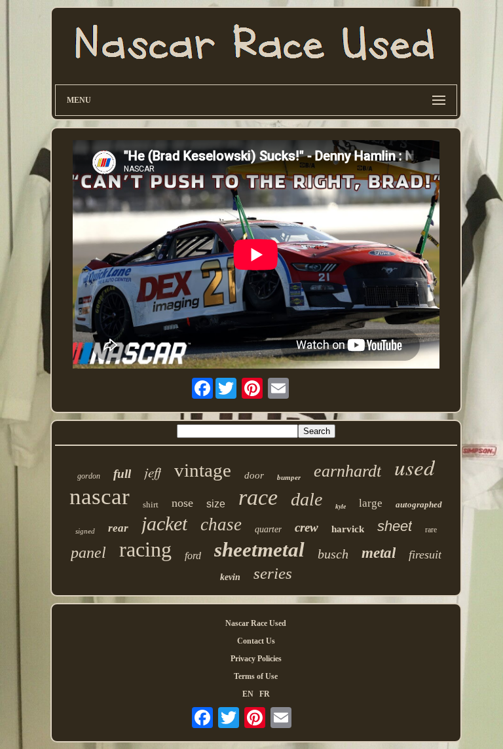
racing (145, 549)
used (414, 466)
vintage (202, 470)
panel (88, 552)
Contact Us (256, 641)
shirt (150, 504)
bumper (289, 477)
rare (431, 529)
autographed (419, 504)
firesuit (425, 554)
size (215, 503)
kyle (340, 506)
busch (333, 554)
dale (306, 499)
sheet (394, 526)
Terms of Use (256, 676)
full (122, 474)
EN (247, 694)
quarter (268, 529)
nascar (99, 496)
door (254, 475)
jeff (152, 472)
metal (379, 553)
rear (118, 528)
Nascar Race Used (255, 623)
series (272, 573)
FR (264, 694)
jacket (164, 523)
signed (85, 531)
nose (182, 502)
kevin (230, 577)
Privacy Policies (256, 658)
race (258, 497)
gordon (88, 476)
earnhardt (347, 471)
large (370, 503)
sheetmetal (259, 549)
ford (193, 555)
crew (306, 527)
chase (221, 524)
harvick (347, 529)
